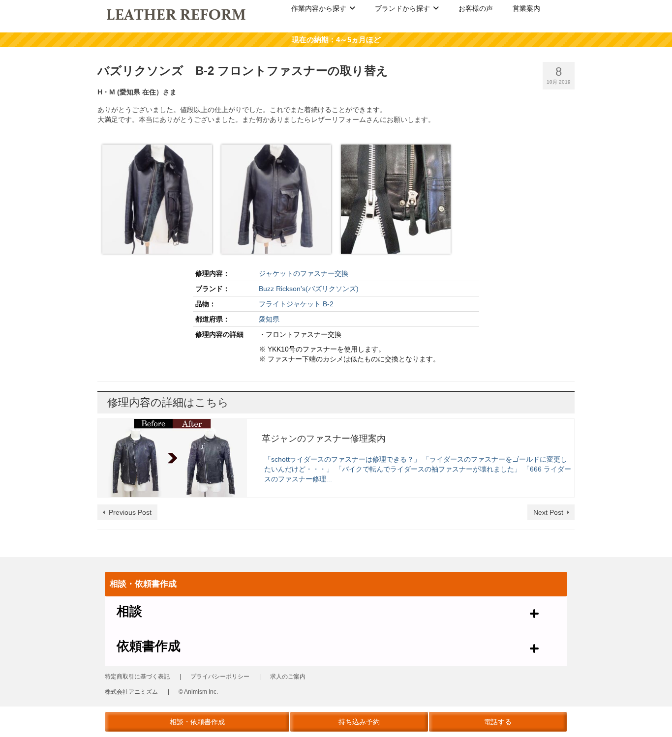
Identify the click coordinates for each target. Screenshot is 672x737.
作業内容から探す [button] (318, 8)
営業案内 (526, 8)
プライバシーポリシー (219, 676)
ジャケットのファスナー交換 (303, 273)
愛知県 (269, 319)
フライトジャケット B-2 (296, 304)
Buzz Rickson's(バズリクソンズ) (309, 289)
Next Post (548, 512)
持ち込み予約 (359, 722)
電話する (498, 722)
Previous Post (130, 512)
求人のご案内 (287, 676)
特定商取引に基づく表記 (137, 676)
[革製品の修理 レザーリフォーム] (177, 13)
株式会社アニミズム (131, 691)
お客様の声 (475, 8)
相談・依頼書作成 (197, 722)
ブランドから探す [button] (402, 8)
